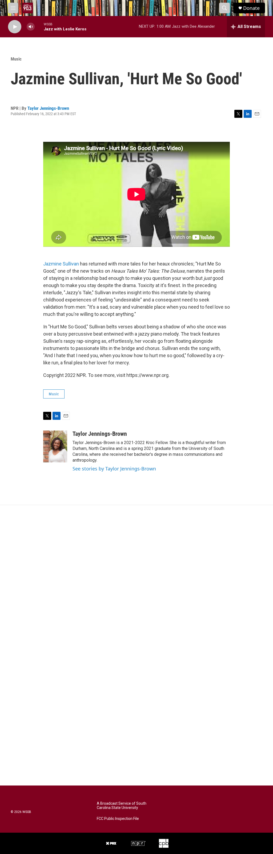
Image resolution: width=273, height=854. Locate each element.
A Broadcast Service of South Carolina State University (121, 805)
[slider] (39, 26)
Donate (251, 8)
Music (16, 59)
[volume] (30, 27)
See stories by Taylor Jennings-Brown (114, 468)
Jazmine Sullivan (61, 264)
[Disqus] (136, 577)
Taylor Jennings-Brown (48, 108)
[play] (14, 27)
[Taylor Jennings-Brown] (55, 446)
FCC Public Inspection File (118, 819)
